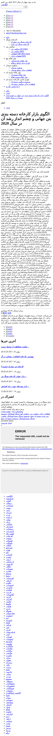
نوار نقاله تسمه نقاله (19, 77)
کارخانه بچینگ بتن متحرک (21, 42)
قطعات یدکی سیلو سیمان (21, 70)
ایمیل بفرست (6, 423)
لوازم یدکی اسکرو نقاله (20, 63)
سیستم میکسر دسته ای (20, 82)
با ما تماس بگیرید (13, 86)
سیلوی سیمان (16, 68)
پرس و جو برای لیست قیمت (12, 409)
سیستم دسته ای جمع (9, 418)
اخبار (8, 93)
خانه (7, 37)
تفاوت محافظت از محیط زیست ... (15, 347)
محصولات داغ (17, 411)
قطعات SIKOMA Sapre (20, 54)
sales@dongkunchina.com (16, 33)
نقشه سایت (5, 411)
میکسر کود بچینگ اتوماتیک (18, 414)
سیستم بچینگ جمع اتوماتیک (18, 416)
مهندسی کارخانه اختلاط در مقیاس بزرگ (17, 357)
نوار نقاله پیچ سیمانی (19, 61)
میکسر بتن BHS (17, 51)
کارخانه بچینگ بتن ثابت (20, 44)
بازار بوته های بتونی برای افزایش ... (15, 386)
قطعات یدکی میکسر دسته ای (23, 84)
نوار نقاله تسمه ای (18, 75)
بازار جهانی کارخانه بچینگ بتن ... (14, 376)
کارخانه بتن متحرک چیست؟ (12, 367)
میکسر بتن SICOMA (19, 49)
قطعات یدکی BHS (18, 56)
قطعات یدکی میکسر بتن (40, 414)
